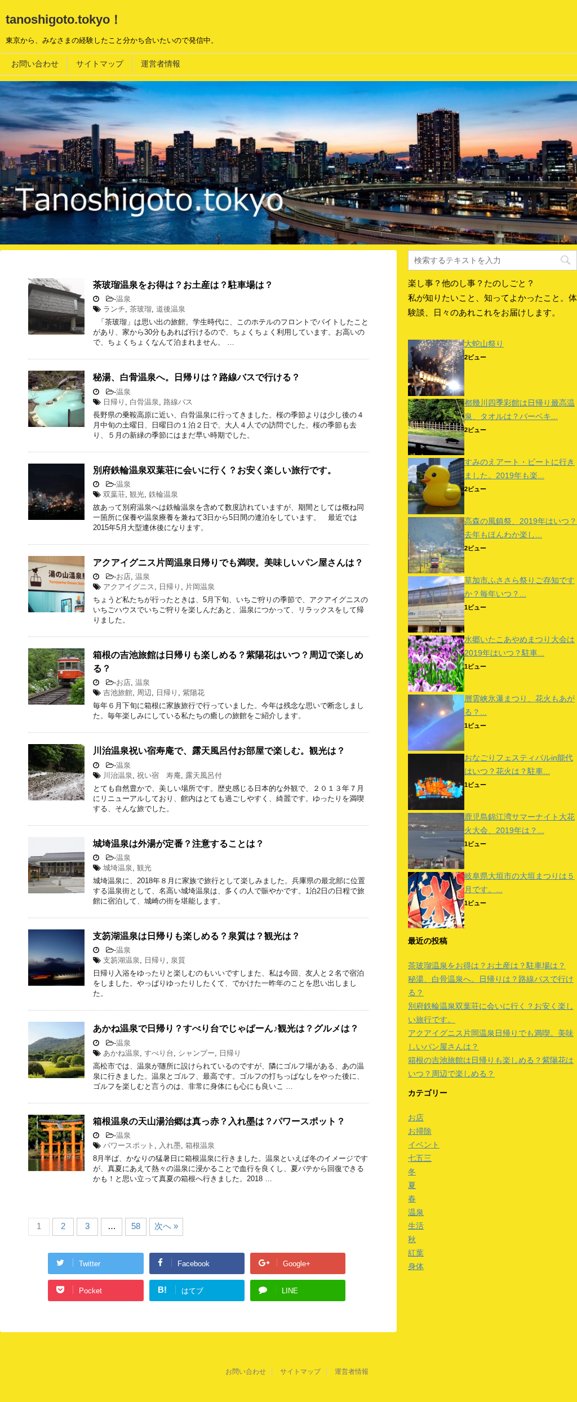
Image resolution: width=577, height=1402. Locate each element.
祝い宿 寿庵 (159, 775)
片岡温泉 (200, 586)
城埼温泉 (117, 868)
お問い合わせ (35, 63)
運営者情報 (160, 63)
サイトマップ (99, 63)
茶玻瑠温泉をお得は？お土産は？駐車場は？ (183, 285)
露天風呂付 (203, 775)
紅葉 (416, 1252)
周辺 (144, 692)
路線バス (178, 402)
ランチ (114, 309)
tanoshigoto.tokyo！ (64, 19)
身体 (416, 1266)
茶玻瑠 (141, 309)
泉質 (178, 960)
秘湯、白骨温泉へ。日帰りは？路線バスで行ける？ (196, 377)
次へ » (166, 1226)
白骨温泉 (144, 402)
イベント (424, 1144)
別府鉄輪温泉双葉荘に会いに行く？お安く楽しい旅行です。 (214, 470)
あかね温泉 (121, 1053)
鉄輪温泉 (163, 494)
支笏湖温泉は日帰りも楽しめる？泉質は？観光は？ (196, 936)
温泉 (123, 299)
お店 (123, 576)
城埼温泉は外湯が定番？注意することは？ (178, 843)
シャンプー (196, 1053)
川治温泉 (117, 775)
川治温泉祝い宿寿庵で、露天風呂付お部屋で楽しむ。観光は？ (219, 750)
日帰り (114, 402)
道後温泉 (170, 309)
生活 (416, 1225)
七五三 (420, 1158)
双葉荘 (114, 494)
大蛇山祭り (484, 343)
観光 (137, 494)
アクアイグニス (128, 586)
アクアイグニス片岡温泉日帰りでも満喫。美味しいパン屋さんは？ (228, 562)
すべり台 (159, 1053)
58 (135, 1226)
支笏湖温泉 (121, 960)
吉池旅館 (117, 692)
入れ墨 (170, 1145)
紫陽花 (194, 692)
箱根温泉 (200, 1145)
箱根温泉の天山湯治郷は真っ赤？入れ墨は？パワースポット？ (219, 1121)
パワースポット (128, 1145)
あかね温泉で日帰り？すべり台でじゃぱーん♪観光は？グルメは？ (226, 1028)
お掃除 (420, 1131)
